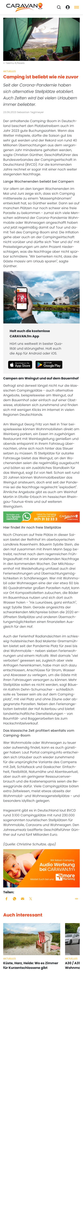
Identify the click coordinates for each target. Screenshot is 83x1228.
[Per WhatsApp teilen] (14, 899)
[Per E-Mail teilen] (22, 899)
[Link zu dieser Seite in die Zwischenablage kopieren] (76, 899)
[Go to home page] (24, 7)
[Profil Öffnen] (67, 7)
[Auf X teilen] (30, 899)
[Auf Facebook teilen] (6, 899)
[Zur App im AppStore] (20, 364)
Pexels (21, 63)
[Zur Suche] (59, 7)
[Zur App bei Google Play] (49, 364)
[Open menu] (76, 7)
